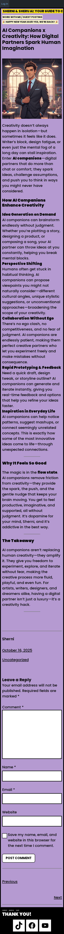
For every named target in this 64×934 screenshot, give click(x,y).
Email (8, 789)
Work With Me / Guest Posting (22, 17)
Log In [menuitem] (4, 3)
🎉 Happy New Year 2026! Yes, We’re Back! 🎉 (30, 22)
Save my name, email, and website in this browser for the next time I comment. (32, 840)
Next (58, 897)
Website (9, 812)
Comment (13, 707)
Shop (17, 910)
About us (11, 910)
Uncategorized (15, 659)
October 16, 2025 (17, 650)
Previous (10, 881)
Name (9, 767)
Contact (4, 910)
